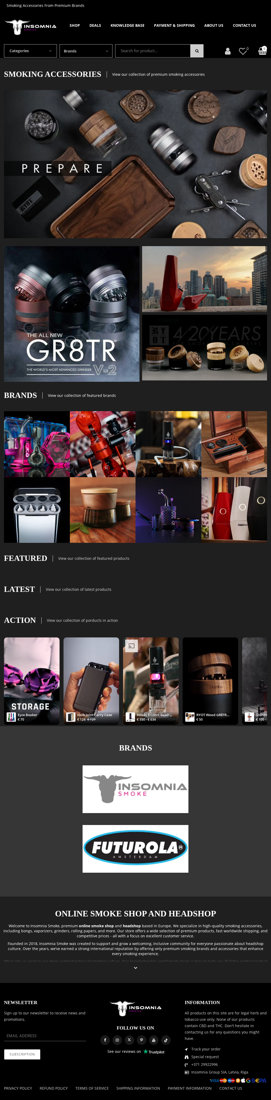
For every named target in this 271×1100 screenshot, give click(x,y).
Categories (19, 50)
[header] (243, 51)
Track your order (206, 1049)
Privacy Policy (18, 1088)
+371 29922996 (204, 1064)
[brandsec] (135, 789)
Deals (95, 25)
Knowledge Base (127, 25)
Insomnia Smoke (45, 925)
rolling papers (83, 930)
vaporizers (43, 930)
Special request (205, 1056)
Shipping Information (138, 1088)
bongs (26, 930)
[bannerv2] (37, 444)
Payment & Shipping (174, 25)
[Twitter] (129, 1040)
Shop (75, 25)
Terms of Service (92, 1088)
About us (213, 25)
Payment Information (190, 1088)
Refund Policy (54, 1088)
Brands (70, 51)
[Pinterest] (141, 1040)
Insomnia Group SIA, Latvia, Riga (219, 1072)
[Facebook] (105, 1040)
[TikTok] (166, 1040)
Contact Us (244, 25)
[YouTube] (154, 1040)
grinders (61, 930)
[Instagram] (117, 1040)
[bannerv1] (71, 314)
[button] (135, 968)
